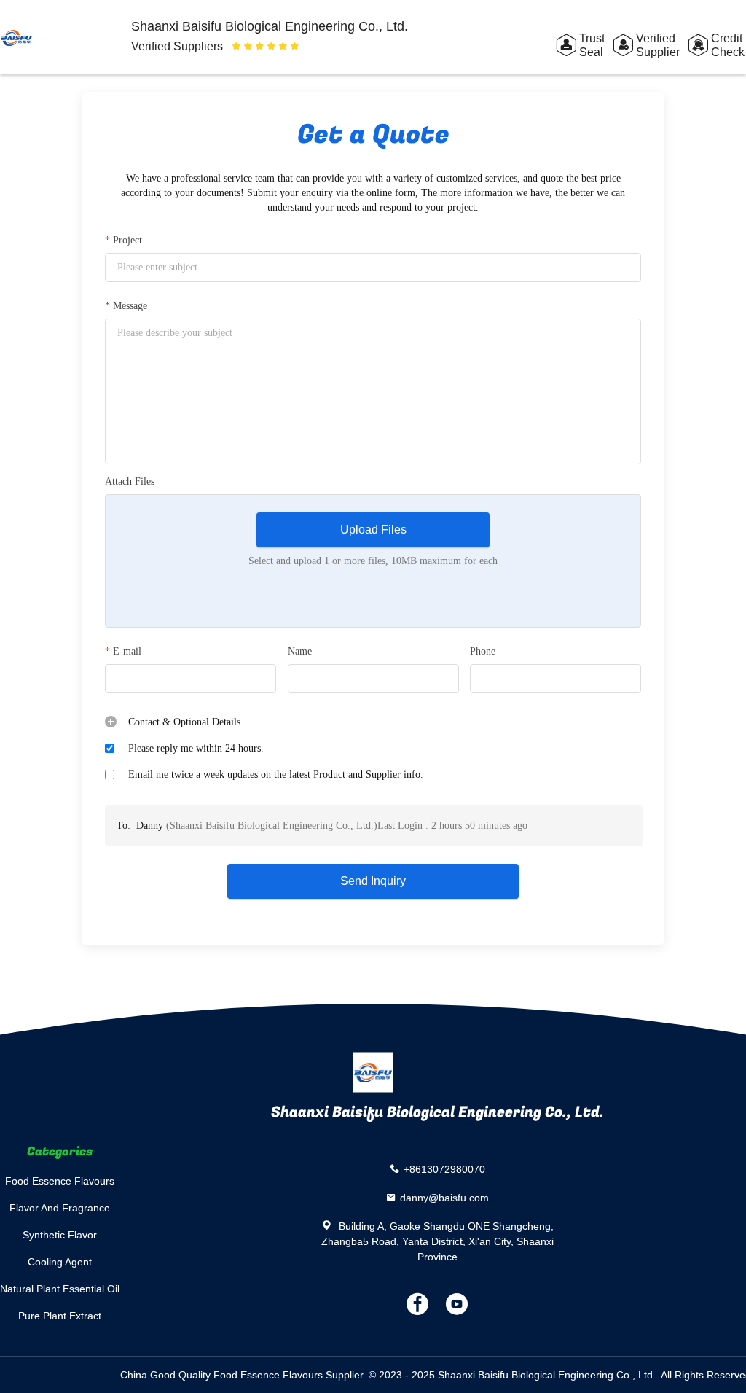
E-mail (123, 651)
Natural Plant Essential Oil (59, 1289)
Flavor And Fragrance (59, 1208)
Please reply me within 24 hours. (196, 748)
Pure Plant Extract (59, 1316)
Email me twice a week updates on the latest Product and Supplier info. (275, 774)
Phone (482, 651)
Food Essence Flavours (59, 1181)
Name (300, 651)
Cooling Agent (60, 1262)
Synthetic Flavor (60, 1235)
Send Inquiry (373, 881)
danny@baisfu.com (444, 1197)
